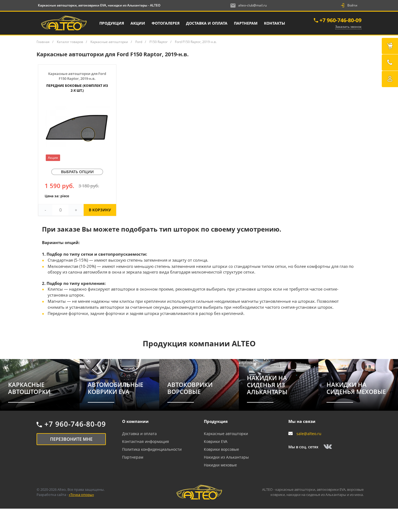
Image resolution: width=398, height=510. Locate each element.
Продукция (216, 421)
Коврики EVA (215, 441)
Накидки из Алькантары (226, 457)
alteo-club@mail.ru (252, 5)
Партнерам (132, 457)
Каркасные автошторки (226, 433)
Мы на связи (301, 421)
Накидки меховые (220, 465)
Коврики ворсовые (221, 449)
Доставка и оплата (139, 433)
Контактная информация (145, 441)
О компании (135, 421)
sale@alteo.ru (308, 433)
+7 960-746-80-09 (340, 20)
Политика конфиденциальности (152, 449)
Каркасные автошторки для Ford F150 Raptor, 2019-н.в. (77, 82)
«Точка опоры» (81, 494)
